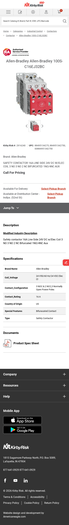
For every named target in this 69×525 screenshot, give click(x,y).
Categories (18, 31)
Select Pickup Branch (53, 188)
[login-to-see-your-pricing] (33, 12)
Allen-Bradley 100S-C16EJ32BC (33, 35)
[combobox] (32, 21)
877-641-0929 (11, 469)
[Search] (64, 21)
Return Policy (51, 502)
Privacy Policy (11, 502)
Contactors (52, 31)
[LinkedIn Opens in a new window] (26, 480)
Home (6, 31)
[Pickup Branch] (46, 12)
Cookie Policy (31, 502)
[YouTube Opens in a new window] (15, 480)
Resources (10, 385)
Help (6, 396)
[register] (20, 12)
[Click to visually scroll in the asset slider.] (26, 126)
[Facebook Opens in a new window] (5, 480)
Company (10, 374)
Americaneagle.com (14, 516)
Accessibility (37, 497)
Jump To (8, 208)
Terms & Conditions (14, 497)
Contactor (10, 35)
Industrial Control (35, 31)
